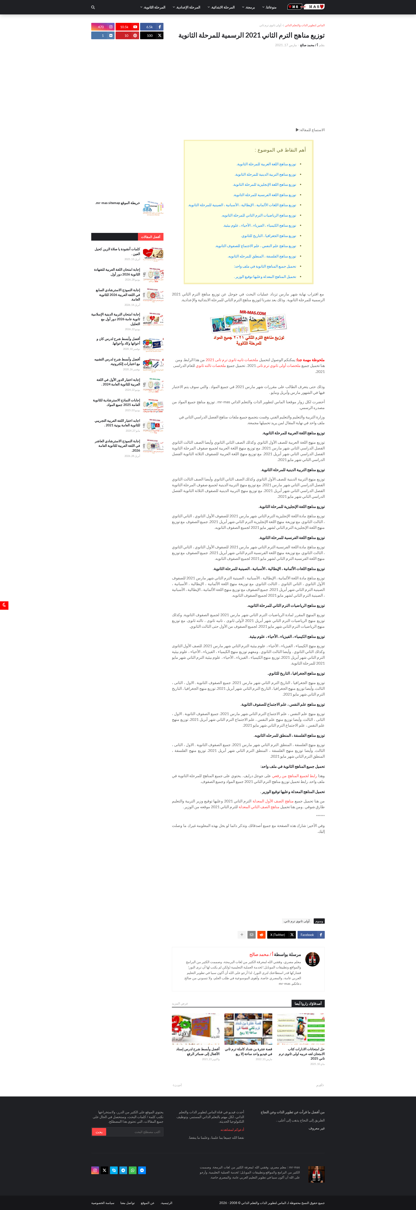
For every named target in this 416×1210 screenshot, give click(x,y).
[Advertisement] (248, 87)
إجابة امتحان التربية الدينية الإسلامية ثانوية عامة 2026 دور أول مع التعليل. (115, 319)
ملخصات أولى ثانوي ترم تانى (279, 365)
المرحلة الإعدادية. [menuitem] (188, 7)
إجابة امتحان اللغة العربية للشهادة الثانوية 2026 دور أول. (117, 271)
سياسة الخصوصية (102, 1203)
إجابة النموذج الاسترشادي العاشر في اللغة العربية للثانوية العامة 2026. (117, 445)
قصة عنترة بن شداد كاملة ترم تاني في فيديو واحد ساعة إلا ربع (248, 1051)
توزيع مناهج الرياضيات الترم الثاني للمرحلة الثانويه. (258, 215)
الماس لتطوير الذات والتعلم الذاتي (305, 25)
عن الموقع (148, 1203)
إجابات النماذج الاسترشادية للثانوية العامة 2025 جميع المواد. (116, 402)
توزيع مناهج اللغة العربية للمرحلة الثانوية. (266, 164)
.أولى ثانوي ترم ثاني (270, 25)
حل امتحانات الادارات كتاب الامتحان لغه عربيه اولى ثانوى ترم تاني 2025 (302, 1053)
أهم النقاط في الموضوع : (280, 150)
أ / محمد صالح (261, 954)
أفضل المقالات (150, 237)
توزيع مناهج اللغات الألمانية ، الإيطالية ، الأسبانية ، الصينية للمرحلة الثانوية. (242, 205)
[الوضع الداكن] (4, 605)
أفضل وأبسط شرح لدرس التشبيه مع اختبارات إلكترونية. (117, 361)
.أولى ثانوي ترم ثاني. (297, 921)
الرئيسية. (166, 1203)
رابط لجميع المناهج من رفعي (294, 775)
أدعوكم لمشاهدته (232, 1129)
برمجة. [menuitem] (250, 7)
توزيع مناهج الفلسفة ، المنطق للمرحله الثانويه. (262, 256)
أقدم (319, 1085)
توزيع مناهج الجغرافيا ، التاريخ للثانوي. (268, 235)
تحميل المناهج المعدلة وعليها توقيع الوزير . (265, 276)
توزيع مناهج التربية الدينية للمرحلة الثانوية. (265, 174)
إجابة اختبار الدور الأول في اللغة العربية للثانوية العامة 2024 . (118, 382)
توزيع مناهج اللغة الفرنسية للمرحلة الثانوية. (264, 194)
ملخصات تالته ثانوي (211, 365)
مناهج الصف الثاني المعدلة (259, 806)
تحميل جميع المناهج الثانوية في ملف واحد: (265, 266)
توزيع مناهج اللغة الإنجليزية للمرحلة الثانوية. (264, 184)
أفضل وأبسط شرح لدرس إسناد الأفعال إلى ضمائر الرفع (198, 1051)
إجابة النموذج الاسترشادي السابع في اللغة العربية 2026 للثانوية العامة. (118, 294)
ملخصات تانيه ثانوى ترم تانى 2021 (232, 359)
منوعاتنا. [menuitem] (271, 7)
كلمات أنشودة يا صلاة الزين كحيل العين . (117, 251)
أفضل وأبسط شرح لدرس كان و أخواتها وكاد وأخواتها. (118, 341)
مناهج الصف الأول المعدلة (273, 801)
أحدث (178, 1085)
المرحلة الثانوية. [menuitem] (154, 7)
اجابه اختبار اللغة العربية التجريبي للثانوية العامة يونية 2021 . (117, 422)
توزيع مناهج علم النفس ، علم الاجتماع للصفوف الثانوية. (255, 245)
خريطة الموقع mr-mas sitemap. (117, 203)
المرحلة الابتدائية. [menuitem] (223, 7)
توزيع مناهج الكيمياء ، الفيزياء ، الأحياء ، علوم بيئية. (259, 225)
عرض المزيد (180, 1003)
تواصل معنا (127, 1203)
